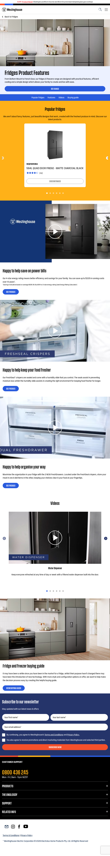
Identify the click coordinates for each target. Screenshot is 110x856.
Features (51, 97)
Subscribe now (55, 747)
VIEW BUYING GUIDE (13, 688)
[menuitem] (12, 9)
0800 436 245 (15, 771)
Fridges (11, 16)
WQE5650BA (32, 164)
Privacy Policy (26, 835)
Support (7, 803)
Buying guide (73, 97)
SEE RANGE (55, 88)
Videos (61, 97)
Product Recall (27, 2)
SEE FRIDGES (10, 291)
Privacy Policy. (73, 734)
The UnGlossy (9, 794)
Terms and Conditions (54, 734)
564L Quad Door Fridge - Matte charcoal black (55, 168)
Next (107, 158)
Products (7, 786)
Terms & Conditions (11, 835)
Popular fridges (38, 97)
